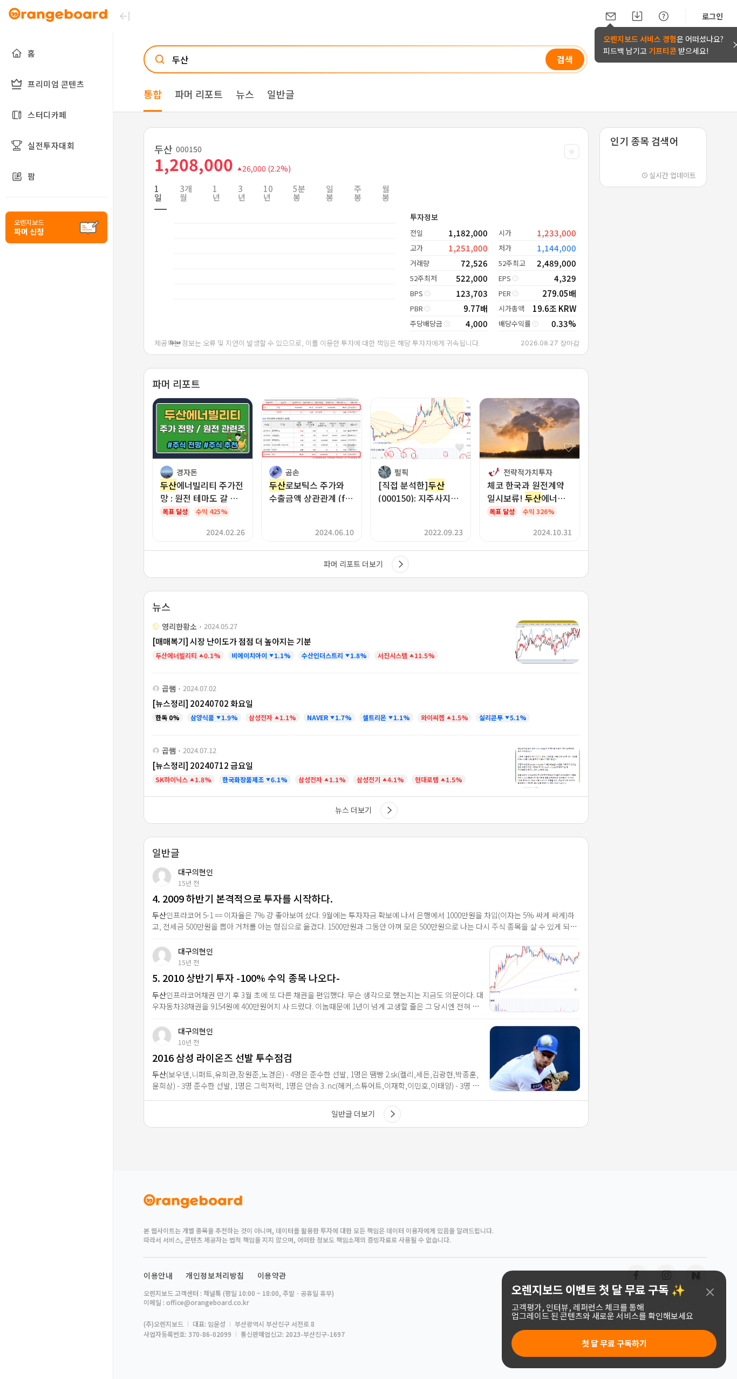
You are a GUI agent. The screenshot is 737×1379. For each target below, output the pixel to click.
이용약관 (271, 1275)
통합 (153, 94)
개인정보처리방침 (215, 1275)
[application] (275, 261)
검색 (565, 59)
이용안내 (158, 1275)
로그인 (712, 16)
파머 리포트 (199, 94)
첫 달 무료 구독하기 (614, 1343)
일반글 (281, 94)
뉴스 (245, 94)
